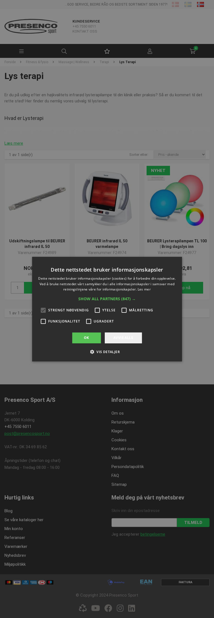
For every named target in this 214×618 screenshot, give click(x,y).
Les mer (144, 289)
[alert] (107, 309)
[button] (107, 298)
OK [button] (86, 337)
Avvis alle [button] (123, 337)
